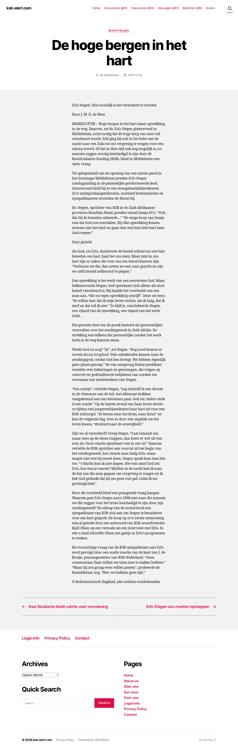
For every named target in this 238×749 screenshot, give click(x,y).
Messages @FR (168, 8)
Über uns (131, 686)
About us (131, 681)
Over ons (131, 698)
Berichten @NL (193, 8)
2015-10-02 (135, 75)
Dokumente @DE (142, 8)
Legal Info (31, 638)
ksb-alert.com (18, 8)
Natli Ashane (111, 75)
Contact (82, 638)
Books (210, 8)
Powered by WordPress (93, 740)
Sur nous (131, 692)
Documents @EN (115, 8)
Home (96, 8)
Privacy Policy (57, 638)
